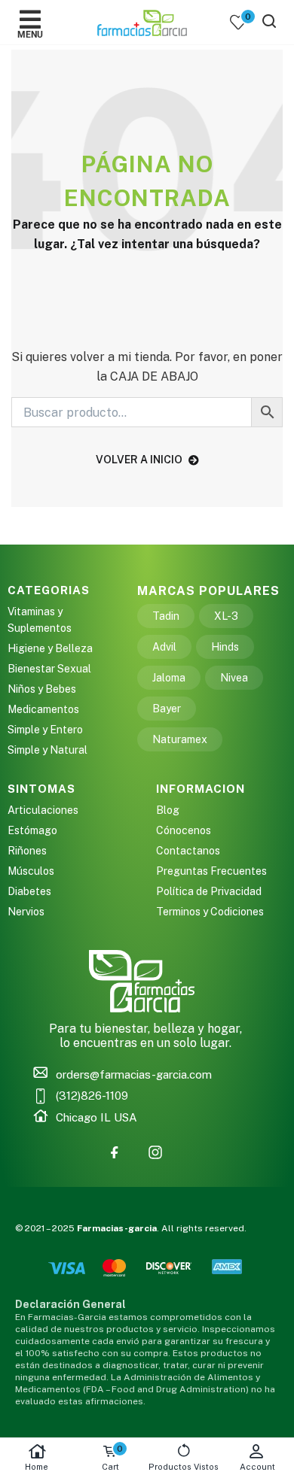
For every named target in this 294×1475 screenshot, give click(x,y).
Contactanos (188, 851)
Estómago (32, 830)
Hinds (225, 647)
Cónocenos (183, 830)
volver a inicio (139, 460)
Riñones (27, 851)
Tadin (165, 616)
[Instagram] (155, 1152)
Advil (164, 647)
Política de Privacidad (209, 891)
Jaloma (168, 678)
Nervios (26, 912)
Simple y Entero (45, 730)
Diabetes (29, 891)
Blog (167, 810)
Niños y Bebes (42, 689)
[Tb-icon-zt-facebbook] (115, 1152)
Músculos (31, 871)
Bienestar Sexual (49, 669)
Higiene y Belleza (50, 648)
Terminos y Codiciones (210, 912)
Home (36, 1466)
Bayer (166, 709)
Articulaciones (43, 810)
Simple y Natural (47, 750)
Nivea (234, 678)
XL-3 (226, 616)
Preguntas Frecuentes (211, 871)
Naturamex (179, 739)
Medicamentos (43, 709)
